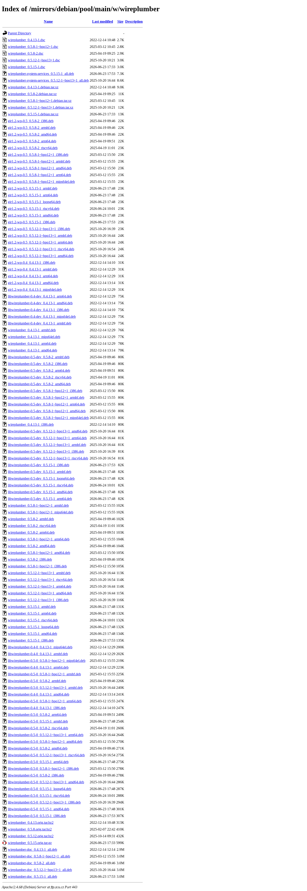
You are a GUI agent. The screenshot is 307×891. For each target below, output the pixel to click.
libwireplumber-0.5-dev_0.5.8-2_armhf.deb (38, 357)
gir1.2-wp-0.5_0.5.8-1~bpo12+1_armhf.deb (39, 161)
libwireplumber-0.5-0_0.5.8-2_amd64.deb (37, 748)
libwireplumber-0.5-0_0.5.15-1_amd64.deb (38, 809)
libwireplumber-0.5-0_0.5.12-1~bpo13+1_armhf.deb (45, 688)
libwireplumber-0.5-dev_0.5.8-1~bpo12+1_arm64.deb (46, 404)
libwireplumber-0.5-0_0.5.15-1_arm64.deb (38, 762)
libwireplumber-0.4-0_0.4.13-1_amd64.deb (38, 694)
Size (120, 21)
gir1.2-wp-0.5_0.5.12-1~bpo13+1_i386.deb (39, 229)
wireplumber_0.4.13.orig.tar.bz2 (30, 822)
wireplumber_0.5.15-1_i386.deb (31, 640)
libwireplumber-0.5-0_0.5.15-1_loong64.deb (39, 789)
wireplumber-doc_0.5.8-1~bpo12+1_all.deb (39, 856)
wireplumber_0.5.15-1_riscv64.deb (33, 620)
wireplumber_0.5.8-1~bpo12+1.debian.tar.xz (39, 101)
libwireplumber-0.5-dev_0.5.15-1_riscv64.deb (40, 485)
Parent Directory (19, 33)
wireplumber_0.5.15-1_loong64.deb (33, 627)
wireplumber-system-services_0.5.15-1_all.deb (41, 74)
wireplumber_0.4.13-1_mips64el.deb (34, 337)
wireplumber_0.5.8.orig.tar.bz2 (30, 829)
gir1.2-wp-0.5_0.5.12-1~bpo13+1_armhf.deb (40, 235)
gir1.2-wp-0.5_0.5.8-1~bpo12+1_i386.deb (38, 155)
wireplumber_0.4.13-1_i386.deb (31, 424)
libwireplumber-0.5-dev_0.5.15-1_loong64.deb (41, 478)
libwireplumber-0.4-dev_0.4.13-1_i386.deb (38, 310)
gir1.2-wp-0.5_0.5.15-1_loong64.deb (34, 202)
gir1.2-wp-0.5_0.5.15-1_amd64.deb (33, 215)
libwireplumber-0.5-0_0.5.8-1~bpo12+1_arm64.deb (45, 701)
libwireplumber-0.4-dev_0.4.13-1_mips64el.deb (42, 316)
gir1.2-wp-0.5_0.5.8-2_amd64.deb (32, 134)
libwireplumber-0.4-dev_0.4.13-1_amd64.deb (40, 303)
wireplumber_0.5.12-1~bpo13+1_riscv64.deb (40, 580)
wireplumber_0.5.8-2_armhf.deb (31, 519)
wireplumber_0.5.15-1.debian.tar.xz (33, 114)
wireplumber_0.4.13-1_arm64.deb (32, 343)
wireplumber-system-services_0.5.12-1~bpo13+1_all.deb (48, 80)
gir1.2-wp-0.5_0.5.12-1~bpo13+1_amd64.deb (40, 256)
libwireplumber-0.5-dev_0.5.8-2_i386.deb (37, 364)
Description (134, 21)
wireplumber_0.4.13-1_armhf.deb (32, 330)
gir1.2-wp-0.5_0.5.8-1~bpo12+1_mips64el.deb (41, 182)
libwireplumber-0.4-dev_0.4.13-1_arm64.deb (40, 296)
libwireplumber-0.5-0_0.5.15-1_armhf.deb (38, 721)
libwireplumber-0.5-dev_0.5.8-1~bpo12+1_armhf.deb (46, 397)
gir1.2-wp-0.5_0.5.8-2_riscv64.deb (33, 148)
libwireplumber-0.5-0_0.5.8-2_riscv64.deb (38, 728)
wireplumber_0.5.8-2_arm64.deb (31, 532)
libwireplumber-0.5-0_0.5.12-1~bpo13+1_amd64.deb (46, 782)
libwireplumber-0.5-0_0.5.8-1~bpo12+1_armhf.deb (44, 674)
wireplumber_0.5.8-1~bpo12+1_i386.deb (37, 566)
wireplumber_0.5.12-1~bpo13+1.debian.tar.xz (40, 107)
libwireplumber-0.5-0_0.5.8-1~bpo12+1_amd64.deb (45, 741)
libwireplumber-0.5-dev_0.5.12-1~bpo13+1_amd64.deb (47, 431)
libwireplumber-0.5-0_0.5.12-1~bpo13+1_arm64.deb (45, 735)
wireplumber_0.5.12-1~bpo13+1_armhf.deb (39, 573)
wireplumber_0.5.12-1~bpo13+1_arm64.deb (39, 586)
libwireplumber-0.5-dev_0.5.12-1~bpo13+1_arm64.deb (47, 438)
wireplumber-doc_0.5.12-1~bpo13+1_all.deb (40, 870)
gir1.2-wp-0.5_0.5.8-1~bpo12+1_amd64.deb (40, 168)
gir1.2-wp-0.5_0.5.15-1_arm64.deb (33, 195)
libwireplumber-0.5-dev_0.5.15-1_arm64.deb (40, 499)
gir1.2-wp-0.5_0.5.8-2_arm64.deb (32, 141)
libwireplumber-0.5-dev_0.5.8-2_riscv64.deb (39, 377)
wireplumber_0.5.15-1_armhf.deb (32, 607)
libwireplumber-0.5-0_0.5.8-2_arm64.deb (37, 714)
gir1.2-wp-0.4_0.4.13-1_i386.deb (31, 262)
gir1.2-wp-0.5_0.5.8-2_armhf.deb (32, 128)
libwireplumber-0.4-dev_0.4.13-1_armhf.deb (39, 323)
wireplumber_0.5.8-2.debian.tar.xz (32, 94)
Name (48, 21)
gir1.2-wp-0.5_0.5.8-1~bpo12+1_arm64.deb (39, 175)
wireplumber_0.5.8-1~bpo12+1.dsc (33, 47)
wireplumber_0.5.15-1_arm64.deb (32, 613)
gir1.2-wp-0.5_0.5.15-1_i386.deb (31, 222)
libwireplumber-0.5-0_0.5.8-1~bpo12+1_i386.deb (43, 768)
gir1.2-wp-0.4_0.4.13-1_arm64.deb (33, 276)
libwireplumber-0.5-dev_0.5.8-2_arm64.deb (39, 370)
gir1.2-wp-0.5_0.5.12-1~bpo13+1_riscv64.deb (41, 249)
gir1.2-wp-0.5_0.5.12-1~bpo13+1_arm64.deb (40, 242)
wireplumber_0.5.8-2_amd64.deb (31, 546)
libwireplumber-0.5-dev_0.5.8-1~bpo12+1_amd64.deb (47, 411)
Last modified (102, 21)
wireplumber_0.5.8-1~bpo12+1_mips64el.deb (40, 512)
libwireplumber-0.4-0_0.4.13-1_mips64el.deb (40, 647)
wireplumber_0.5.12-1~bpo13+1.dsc (34, 60)
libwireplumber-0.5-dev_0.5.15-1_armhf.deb (39, 472)
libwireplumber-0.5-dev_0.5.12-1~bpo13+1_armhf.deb (47, 445)
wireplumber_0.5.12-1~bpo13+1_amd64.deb (40, 593)
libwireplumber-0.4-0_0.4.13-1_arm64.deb (38, 667)
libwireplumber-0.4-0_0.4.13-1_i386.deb (37, 708)
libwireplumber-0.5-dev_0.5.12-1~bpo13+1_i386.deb (46, 451)
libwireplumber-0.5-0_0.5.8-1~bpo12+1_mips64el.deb (46, 661)
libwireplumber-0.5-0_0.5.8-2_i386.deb (36, 775)
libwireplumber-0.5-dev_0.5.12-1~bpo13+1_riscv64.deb (48, 458)
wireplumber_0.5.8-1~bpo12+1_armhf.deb (38, 505)
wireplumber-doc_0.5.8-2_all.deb (31, 863)
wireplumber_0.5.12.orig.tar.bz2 (30, 836)
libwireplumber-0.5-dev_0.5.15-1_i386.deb (38, 465)
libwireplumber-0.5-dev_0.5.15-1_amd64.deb (40, 492)
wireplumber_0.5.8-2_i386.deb (30, 559)
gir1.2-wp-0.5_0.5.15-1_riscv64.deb (33, 208)
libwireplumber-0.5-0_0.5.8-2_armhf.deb (37, 681)
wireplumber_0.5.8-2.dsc (25, 53)
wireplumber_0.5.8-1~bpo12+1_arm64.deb (38, 539)
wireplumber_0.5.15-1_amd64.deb (32, 634)
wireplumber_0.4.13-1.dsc (26, 40)
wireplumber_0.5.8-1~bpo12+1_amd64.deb (39, 553)
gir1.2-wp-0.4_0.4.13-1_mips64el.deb (35, 289)
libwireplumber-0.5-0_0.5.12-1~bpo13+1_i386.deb (44, 802)
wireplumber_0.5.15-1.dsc (26, 67)
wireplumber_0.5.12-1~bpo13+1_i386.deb (38, 600)
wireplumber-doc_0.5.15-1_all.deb (32, 876)
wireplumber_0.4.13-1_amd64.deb (32, 350)
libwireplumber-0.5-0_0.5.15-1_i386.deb (37, 816)
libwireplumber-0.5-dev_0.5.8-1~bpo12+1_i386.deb (45, 391)
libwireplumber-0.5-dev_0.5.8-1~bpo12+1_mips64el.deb (48, 418)
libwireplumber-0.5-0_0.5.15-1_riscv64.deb (39, 795)
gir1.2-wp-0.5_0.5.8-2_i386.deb (30, 121)
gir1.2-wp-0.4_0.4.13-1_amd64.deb (33, 283)
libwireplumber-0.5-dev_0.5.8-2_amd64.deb (39, 384)
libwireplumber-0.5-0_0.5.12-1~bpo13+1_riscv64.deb (46, 755)
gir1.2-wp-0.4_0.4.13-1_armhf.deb (32, 269)
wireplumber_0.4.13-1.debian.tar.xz (33, 87)
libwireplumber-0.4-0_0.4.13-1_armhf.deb (38, 654)
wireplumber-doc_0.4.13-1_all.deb (32, 849)
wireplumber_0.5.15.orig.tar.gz (30, 843)
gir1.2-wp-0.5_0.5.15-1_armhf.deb (32, 188)
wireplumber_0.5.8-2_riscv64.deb (32, 526)
